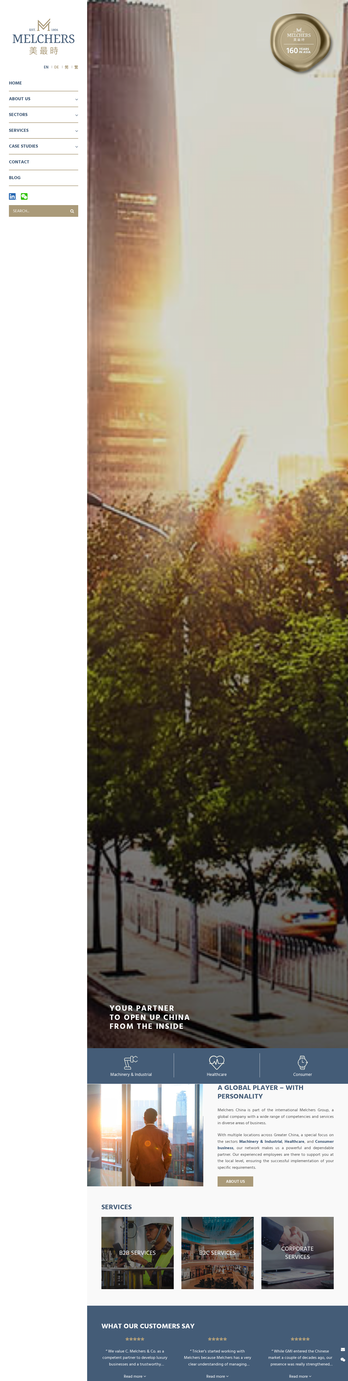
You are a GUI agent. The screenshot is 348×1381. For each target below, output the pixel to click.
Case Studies (23, 146)
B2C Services (217, 1253)
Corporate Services (297, 1253)
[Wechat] (24, 196)
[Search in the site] (72, 211)
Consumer (302, 1074)
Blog (15, 178)
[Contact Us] (343, 1349)
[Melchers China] (43, 37)
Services (19, 130)
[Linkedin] (13, 196)
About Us (19, 99)
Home (15, 83)
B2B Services (137, 1253)
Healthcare (217, 1074)
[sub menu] (73, 99)
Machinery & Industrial (131, 1074)
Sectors (18, 114)
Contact (19, 162)
